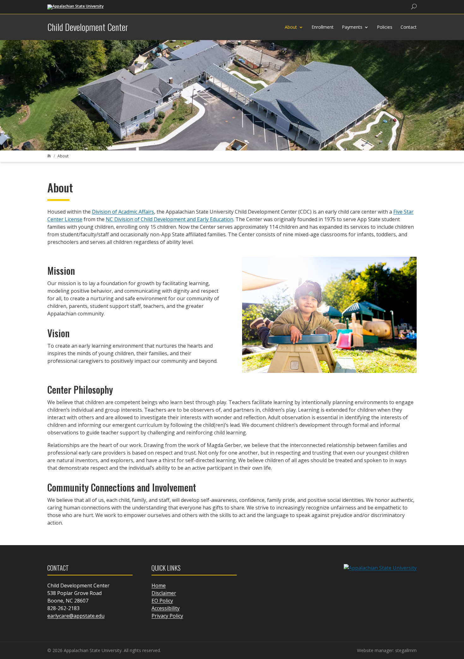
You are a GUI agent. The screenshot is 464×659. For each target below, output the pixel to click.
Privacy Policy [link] (167, 615)
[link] (75, 6)
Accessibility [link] (166, 608)
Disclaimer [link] (164, 593)
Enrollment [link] (323, 27)
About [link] (291, 27)
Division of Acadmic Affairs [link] (123, 211)
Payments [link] (352, 27)
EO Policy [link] (162, 600)
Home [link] (159, 585)
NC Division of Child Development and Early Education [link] (169, 219)
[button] (457, 613)
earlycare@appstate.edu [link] (75, 615)
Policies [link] (384, 27)
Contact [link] (409, 27)
